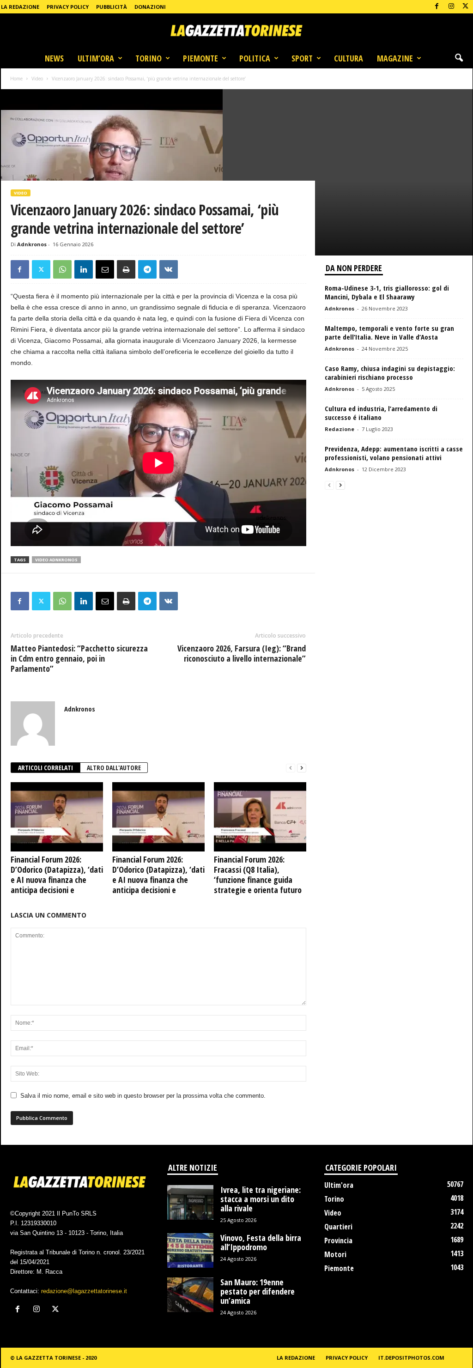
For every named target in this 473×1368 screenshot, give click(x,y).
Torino (148, 58)
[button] (459, 58)
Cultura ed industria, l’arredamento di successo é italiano (381, 413)
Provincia (338, 1240)
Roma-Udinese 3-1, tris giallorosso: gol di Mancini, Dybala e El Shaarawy (387, 292)
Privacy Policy (68, 6)
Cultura (348, 58)
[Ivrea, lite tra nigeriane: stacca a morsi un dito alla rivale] (190, 1202)
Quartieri (338, 1227)
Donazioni (150, 6)
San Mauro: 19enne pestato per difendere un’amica (257, 1291)
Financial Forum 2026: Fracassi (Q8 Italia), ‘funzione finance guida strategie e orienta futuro (258, 874)
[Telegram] (147, 269)
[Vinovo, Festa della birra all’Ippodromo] (190, 1250)
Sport (302, 58)
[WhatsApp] (62, 269)
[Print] (126, 269)
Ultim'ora (338, 1185)
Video (37, 78)
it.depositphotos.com (411, 1357)
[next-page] (301, 768)
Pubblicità (111, 6)
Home (16, 78)
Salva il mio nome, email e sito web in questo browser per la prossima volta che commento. (143, 1095)
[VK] (168, 269)
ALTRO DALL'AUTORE (114, 767)
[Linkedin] (83, 269)
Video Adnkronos (56, 560)
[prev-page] (290, 768)
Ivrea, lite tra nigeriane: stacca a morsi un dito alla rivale (260, 1199)
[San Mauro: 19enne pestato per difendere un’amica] (190, 1294)
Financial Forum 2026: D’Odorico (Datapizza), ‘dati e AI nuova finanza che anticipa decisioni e (57, 874)
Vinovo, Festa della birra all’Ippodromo (260, 1242)
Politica (254, 58)
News (54, 58)
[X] (465, 6)
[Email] (105, 269)
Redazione (339, 429)
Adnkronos (32, 244)
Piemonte (200, 58)
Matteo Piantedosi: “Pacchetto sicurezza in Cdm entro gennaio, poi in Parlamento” (79, 658)
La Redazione (20, 6)
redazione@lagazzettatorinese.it (84, 1291)
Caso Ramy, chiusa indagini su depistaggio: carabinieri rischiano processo (390, 373)
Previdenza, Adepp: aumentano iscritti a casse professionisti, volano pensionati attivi (394, 453)
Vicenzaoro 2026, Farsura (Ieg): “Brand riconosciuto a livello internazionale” (241, 653)
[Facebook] (437, 6)
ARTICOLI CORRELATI (45, 767)
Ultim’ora (96, 58)
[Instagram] (451, 6)
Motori (335, 1254)
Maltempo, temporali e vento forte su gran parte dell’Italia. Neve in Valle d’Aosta (389, 332)
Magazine (395, 58)
